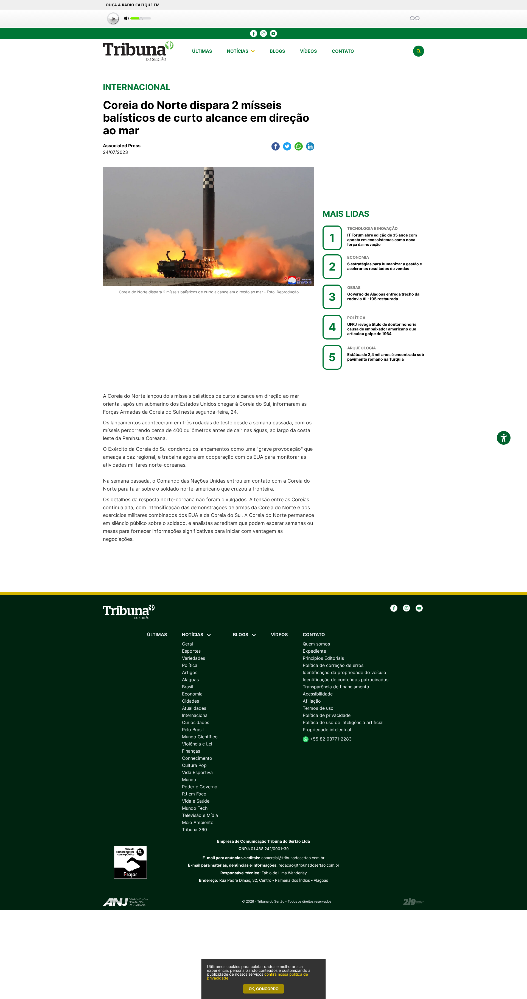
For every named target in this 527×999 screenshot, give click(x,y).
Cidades (190, 701)
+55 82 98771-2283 (330, 739)
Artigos (189, 672)
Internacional (195, 715)
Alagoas (190, 679)
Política (189, 665)
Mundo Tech (195, 808)
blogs (277, 51)
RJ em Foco (194, 794)
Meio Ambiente (197, 822)
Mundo (189, 779)
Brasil (187, 686)
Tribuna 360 (194, 829)
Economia (192, 694)
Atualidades (194, 708)
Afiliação (312, 701)
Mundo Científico (200, 736)
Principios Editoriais (323, 658)
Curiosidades (195, 722)
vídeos (308, 51)
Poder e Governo (199, 786)
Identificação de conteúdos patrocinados (345, 679)
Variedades (193, 658)
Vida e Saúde (195, 801)
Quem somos (316, 644)
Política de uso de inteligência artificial (343, 722)
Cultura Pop (194, 765)
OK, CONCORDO (264, 988)
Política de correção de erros (333, 665)
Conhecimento (197, 758)
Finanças (191, 751)
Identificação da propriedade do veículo (344, 672)
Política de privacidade (327, 715)
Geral (187, 644)
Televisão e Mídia (200, 815)
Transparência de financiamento (336, 686)
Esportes (191, 651)
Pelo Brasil (193, 729)
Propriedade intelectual (327, 729)
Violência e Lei (197, 744)
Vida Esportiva (197, 772)
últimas (202, 51)
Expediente (314, 651)
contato (343, 51)
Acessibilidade (318, 694)
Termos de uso (318, 708)
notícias (237, 51)
